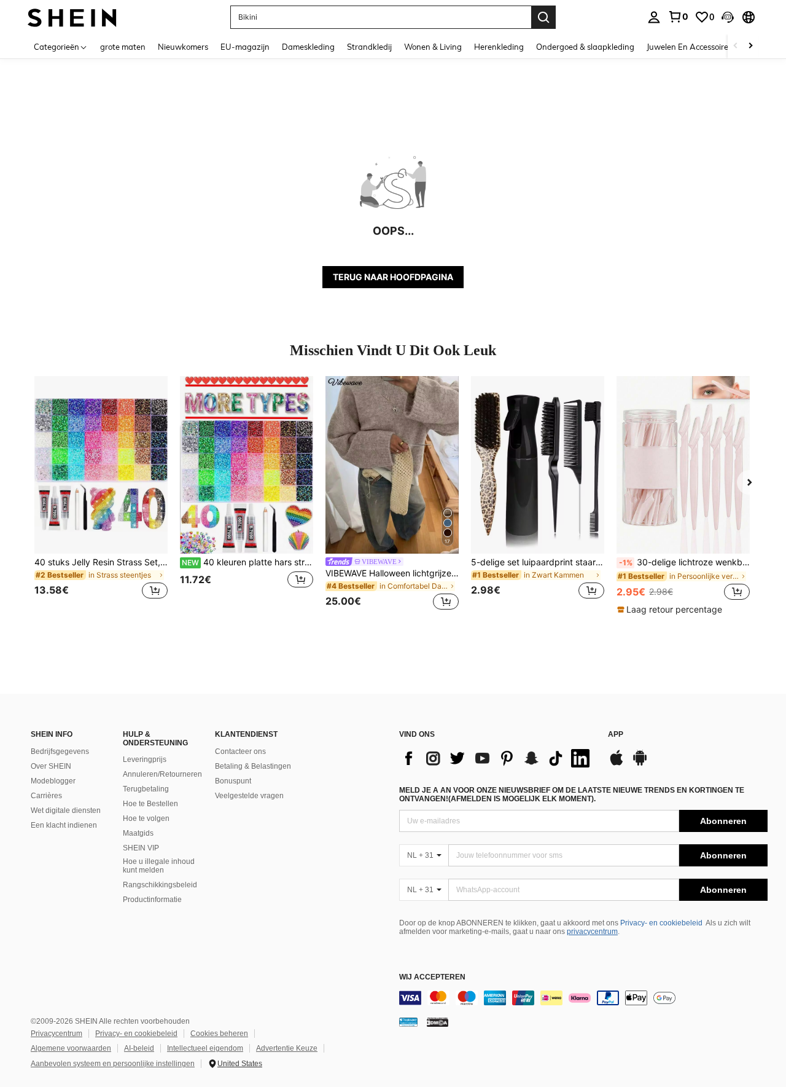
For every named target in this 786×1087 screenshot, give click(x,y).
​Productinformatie (152, 899)
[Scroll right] (750, 46)
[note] (671, 609)
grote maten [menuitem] (123, 47)
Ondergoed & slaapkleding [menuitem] (585, 47)
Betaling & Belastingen (253, 766)
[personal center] (654, 17)
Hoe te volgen (146, 818)
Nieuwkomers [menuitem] (183, 47)
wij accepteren (432, 977)
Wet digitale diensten (66, 810)
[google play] (639, 763)
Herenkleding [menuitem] (499, 47)
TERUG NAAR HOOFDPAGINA (393, 277)
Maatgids (138, 833)
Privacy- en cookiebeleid (661, 923)
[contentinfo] (583, 998)
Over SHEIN (51, 766)
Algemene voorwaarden (71, 1048)
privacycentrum (592, 931)
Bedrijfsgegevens (60, 751)
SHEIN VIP (141, 848)
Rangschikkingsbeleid (160, 885)
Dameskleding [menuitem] (308, 47)
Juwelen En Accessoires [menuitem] (689, 47)
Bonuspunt (233, 781)
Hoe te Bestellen (150, 803)
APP (615, 735)
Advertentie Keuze (286, 1048)
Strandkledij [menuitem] (369, 47)
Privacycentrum (56, 1033)
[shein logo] (72, 17)
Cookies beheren (219, 1033)
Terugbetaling (146, 789)
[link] (677, 16)
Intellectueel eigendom (205, 1048)
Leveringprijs (144, 759)
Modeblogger (53, 781)
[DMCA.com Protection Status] (437, 1022)
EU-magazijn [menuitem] (245, 47)
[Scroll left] (735, 46)
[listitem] (101, 495)
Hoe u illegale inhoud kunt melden (159, 865)
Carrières (46, 795)
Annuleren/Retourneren (162, 774)
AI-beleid (139, 1048)
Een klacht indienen (64, 825)
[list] (497, 758)
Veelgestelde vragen (249, 795)
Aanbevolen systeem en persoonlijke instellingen (113, 1063)
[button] (727, 17)
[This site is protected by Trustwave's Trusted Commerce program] (408, 1022)
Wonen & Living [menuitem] (433, 47)
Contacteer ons (240, 751)
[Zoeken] (543, 17)
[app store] (616, 763)
